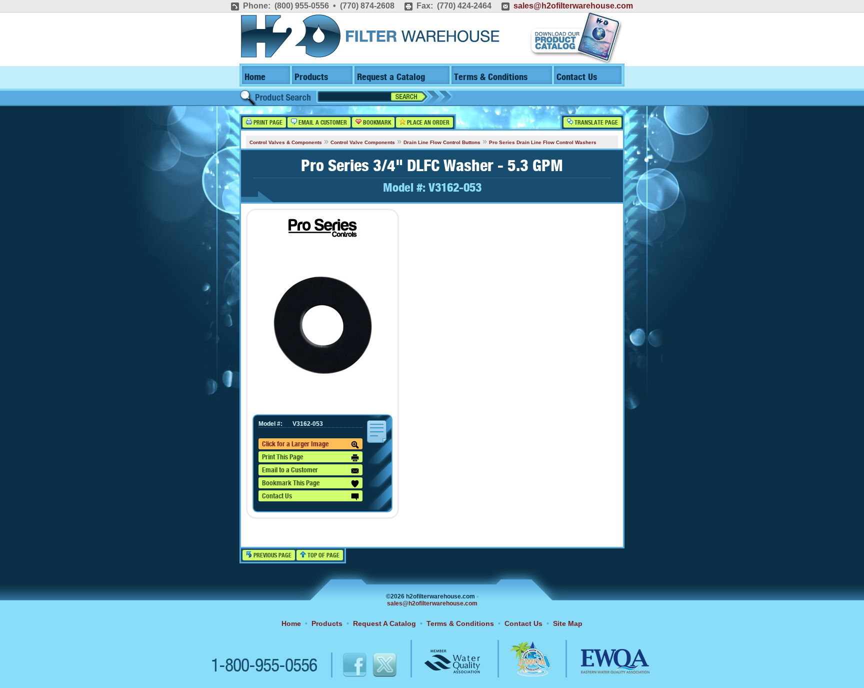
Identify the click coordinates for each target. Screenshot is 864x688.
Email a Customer (322, 123)
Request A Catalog (384, 623)
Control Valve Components (362, 142)
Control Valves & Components (286, 142)
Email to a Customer (290, 470)
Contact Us (576, 77)
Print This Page (282, 457)
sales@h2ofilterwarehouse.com (573, 6)
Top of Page (323, 555)
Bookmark (376, 123)
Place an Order (428, 123)
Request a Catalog (391, 77)
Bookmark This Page (291, 483)
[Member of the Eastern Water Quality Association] (605, 666)
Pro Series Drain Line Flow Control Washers (542, 142)
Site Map (567, 623)
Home (255, 77)
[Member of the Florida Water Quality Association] (520, 666)
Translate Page (595, 123)
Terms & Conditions (491, 77)
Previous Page (272, 555)
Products (311, 77)
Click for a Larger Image (295, 444)
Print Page (267, 123)
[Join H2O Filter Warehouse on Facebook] (344, 666)
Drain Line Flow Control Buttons (442, 142)
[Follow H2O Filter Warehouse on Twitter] (384, 666)
